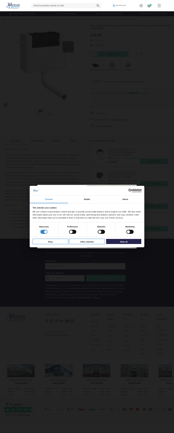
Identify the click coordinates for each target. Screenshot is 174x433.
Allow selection (87, 242)
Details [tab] (87, 199)
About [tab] (125, 199)
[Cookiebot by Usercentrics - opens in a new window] (130, 191)
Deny (50, 242)
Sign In (141, 5)
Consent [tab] (49, 199)
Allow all (124, 242)
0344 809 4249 (120, 5)
